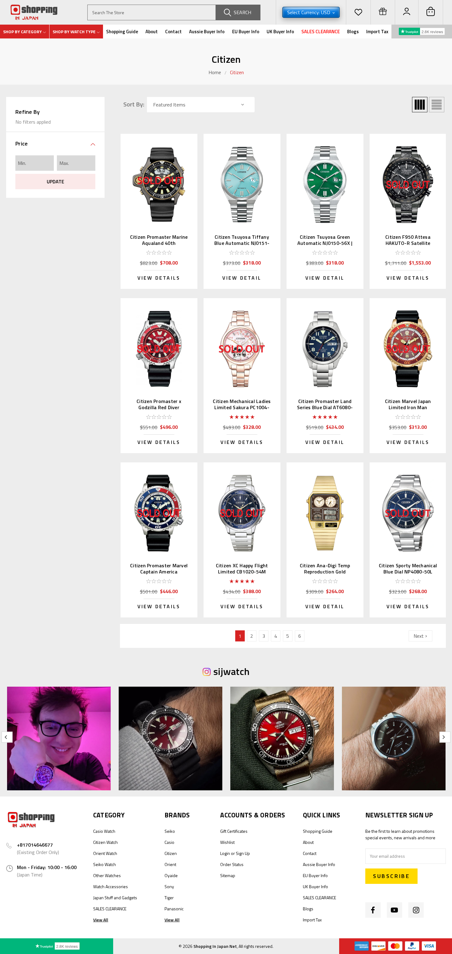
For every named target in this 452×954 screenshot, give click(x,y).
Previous (7, 737)
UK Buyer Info (280, 31)
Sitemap (227, 875)
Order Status (232, 864)
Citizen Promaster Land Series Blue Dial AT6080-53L (325, 407)
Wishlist (227, 842)
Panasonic (174, 908)
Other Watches (107, 875)
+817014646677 (35, 844)
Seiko (170, 831)
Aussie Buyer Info (206, 31)
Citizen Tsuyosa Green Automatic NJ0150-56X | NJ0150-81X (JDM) (325, 243)
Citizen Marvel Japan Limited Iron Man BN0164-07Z (408, 407)
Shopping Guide (122, 31)
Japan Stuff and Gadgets (115, 897)
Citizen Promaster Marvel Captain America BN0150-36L (159, 571)
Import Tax (377, 31)
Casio (169, 842)
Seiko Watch (104, 864)
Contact (173, 31)
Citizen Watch (105, 842)
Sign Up (243, 853)
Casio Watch (104, 831)
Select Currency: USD (309, 12)
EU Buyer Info (245, 31)
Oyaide (171, 875)
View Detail (241, 277)
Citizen (237, 72)
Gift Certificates (234, 831)
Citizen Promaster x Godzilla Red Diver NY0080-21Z (159, 407)
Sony (169, 886)
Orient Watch (105, 853)
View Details (158, 277)
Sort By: (133, 104)
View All (100, 919)
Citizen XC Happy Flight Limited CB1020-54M (242, 568)
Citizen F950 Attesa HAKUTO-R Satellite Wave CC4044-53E (407, 243)
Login (225, 853)
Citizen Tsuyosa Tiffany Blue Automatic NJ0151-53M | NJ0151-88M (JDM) (242, 243)
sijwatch (231, 671)
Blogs (353, 31)
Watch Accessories (110, 886)
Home (214, 72)
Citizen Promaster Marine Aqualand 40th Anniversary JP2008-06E (159, 243)
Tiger (169, 897)
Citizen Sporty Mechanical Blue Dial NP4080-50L (408, 568)
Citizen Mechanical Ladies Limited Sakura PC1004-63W (242, 407)
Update (55, 181)
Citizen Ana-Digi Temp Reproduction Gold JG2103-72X (325, 571)
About (151, 31)
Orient (170, 864)
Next (419, 636)
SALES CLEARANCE (320, 31)
